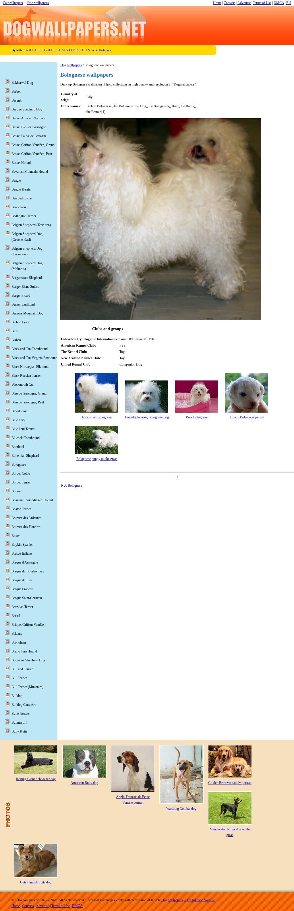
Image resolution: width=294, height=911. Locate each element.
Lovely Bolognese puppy (247, 417)
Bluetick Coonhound (25, 438)
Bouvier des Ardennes (26, 518)
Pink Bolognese (197, 417)
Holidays (105, 50)
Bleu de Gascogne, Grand (29, 393)
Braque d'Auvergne (24, 562)
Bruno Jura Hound (24, 651)
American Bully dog (84, 783)
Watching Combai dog (181, 809)
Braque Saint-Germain (26, 598)
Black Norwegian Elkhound (30, 367)
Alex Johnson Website (199, 900)
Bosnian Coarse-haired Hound (32, 500)
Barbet (15, 92)
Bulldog (16, 696)
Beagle (16, 180)
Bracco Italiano (21, 553)
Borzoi (16, 491)
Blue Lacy (18, 420)
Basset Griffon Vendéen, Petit (31, 154)
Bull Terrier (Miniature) (27, 687)
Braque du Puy (21, 580)
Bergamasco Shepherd (26, 278)
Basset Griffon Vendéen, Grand (33, 145)
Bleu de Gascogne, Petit (27, 402)
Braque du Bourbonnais (27, 571)
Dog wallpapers (71, 65)
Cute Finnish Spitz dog (35, 882)
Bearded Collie (21, 198)
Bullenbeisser (20, 714)
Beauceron (18, 207)
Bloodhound (19, 411)
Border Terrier (21, 482)
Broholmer (18, 642)
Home (217, 3)
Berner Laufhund (23, 304)
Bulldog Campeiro (23, 705)
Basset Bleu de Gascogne (28, 127)
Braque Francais (22, 589)
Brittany (16, 634)
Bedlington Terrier (23, 216)
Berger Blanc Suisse (25, 287)
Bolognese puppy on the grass (96, 459)
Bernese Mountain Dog (27, 313)
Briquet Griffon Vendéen (28, 625)
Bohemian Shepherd (25, 456)
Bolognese (75, 485)
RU (288, 3)
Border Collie (20, 473)
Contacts (229, 3)
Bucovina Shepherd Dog (28, 660)
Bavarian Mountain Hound (29, 172)
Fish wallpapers (38, 3)
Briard (15, 616)
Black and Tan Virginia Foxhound (34, 358)
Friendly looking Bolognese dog (147, 417)
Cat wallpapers (13, 3)
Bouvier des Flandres (25, 527)
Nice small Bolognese (97, 417)
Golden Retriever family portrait (230, 783)
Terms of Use (262, 3)
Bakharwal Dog (22, 83)
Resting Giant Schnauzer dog (36, 779)
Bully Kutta (19, 731)
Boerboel (17, 447)
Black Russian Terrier (26, 376)
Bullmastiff (19, 722)
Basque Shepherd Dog (26, 109)
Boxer (15, 536)
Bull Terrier (19, 678)
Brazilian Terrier (22, 607)
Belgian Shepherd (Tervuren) (31, 225)
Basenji (16, 100)
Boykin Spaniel (21, 545)
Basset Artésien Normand (28, 118)
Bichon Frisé (20, 322)
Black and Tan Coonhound (29, 349)
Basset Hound (21, 163)
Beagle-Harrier (21, 189)
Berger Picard (20, 296)
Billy (14, 331)
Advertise (244, 3)
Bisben (16, 340)
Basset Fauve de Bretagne (29, 136)
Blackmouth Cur (22, 384)
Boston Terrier (21, 509)
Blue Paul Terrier (22, 429)
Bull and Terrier (22, 669)
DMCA (279, 3)
